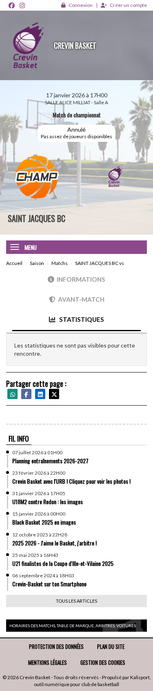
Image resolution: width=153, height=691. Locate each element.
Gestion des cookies (102, 662)
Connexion (81, 5)
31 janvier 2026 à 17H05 (38, 493)
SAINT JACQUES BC (36, 218)
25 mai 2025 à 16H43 (35, 555)
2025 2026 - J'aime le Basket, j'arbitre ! (54, 542)
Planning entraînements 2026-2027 (50, 460)
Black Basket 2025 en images (44, 522)
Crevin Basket (75, 45)
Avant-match (81, 299)
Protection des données (56, 646)
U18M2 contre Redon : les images (47, 501)
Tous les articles (76, 601)
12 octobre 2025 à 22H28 (39, 535)
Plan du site (110, 646)
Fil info (19, 438)
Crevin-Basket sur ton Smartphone (49, 583)
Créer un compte (128, 5)
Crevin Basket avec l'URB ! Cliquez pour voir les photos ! (71, 481)
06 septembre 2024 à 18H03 (43, 575)
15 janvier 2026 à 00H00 (38, 514)
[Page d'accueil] (27, 45)
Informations (81, 279)
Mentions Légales (47, 662)
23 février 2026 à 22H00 (38, 473)
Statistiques (81, 319)
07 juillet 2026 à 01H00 (37, 452)
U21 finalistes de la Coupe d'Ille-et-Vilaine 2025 (62, 563)
